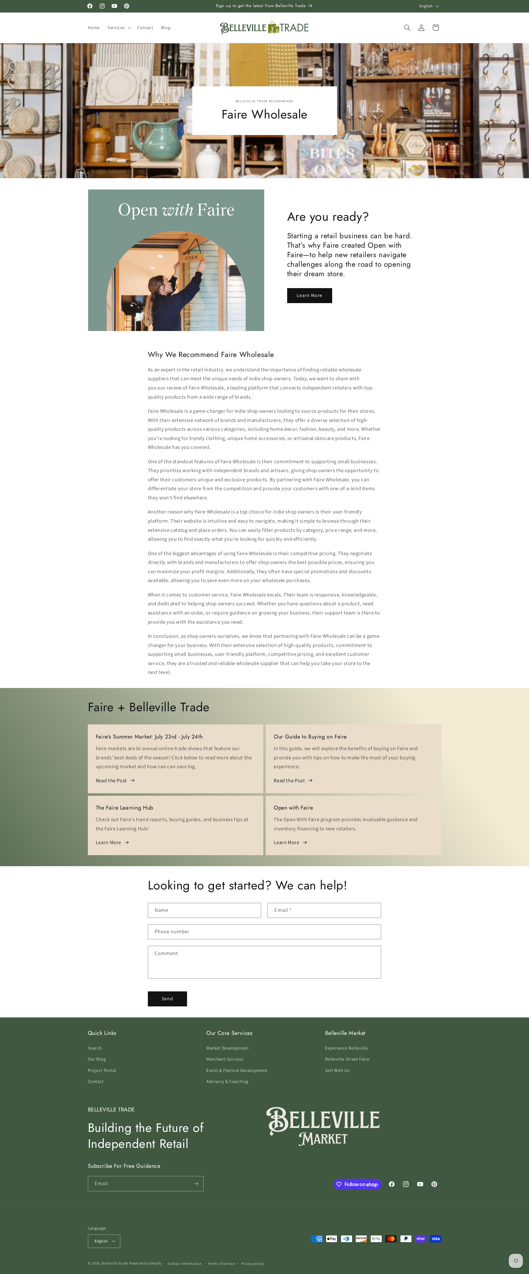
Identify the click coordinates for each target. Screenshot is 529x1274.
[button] (118, 27)
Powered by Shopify (145, 1263)
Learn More (310, 295)
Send (167, 998)
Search (95, 1048)
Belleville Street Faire (347, 1059)
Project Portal (102, 1070)
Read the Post (111, 780)
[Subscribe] (196, 1183)
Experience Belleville (346, 1048)
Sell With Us (337, 1070)
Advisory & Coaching (227, 1081)
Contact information (185, 1263)
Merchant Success (224, 1059)
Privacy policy (252, 1263)
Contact (96, 1081)
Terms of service (221, 1263)
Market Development (227, 1048)
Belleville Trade (115, 1263)
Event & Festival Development (237, 1070)
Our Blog (97, 1059)
